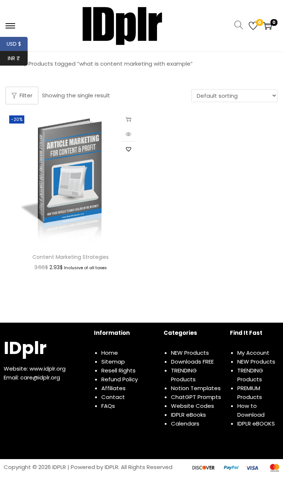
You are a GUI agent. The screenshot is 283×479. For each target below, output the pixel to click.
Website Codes (192, 406)
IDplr (25, 348)
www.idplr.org (47, 368)
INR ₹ (18, 58)
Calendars (185, 423)
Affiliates (113, 388)
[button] (128, 149)
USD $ (17, 44)
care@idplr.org (40, 377)
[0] (253, 25)
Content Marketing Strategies (70, 257)
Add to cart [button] (128, 119)
